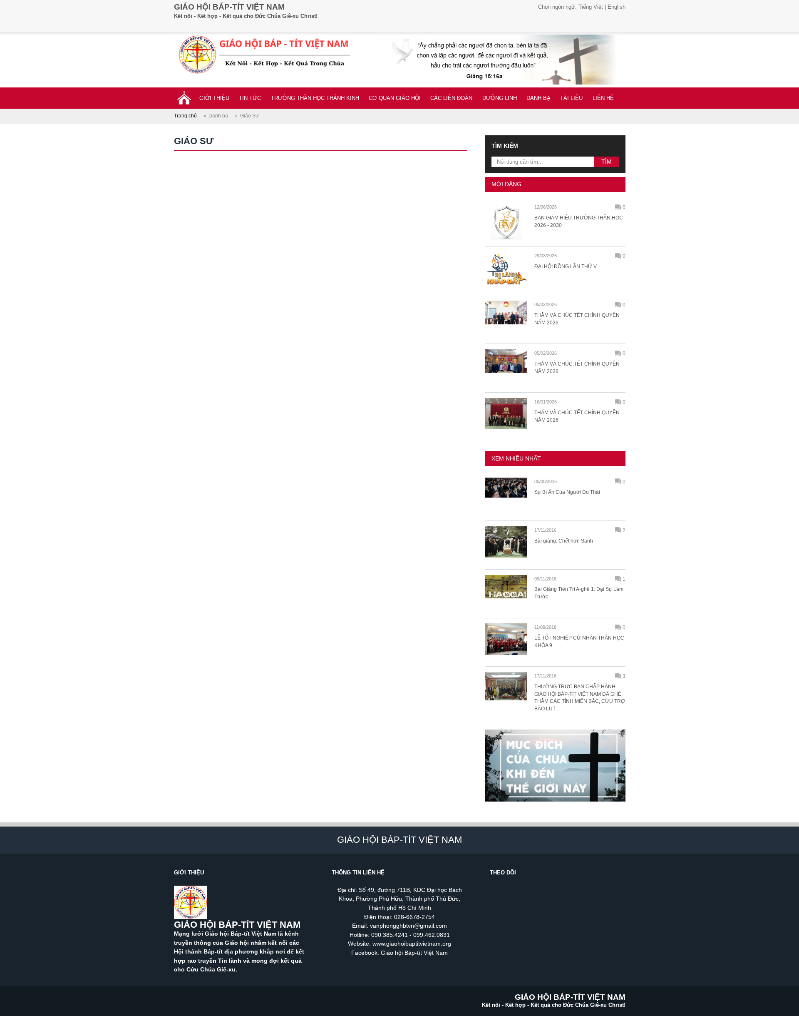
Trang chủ (185, 115)
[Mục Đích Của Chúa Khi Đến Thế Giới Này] (555, 805)
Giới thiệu (214, 98)
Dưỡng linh (499, 98)
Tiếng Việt (590, 7)
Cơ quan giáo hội (395, 98)
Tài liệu (571, 98)
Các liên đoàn (451, 98)
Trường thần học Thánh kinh (315, 98)
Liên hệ (603, 98)
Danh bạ (538, 98)
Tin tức (250, 98)
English (616, 7)
